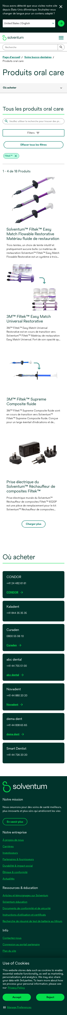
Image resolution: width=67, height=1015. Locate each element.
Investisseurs (10, 852)
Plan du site (9, 950)
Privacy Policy (16, 987)
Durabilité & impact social (18, 865)
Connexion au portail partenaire (21, 944)
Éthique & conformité (15, 872)
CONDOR (13, 592)
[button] (17, 1007)
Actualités (8, 878)
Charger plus (33, 523)
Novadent (13, 705)
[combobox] (33, 47)
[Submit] (61, 47)
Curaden (12, 645)
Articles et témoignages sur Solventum (25, 895)
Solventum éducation (15, 901)
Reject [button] (50, 997)
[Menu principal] (61, 38)
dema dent (14, 734)
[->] (61, 23)
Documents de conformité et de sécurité (27, 908)
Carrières (8, 846)
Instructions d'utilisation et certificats (24, 914)
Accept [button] (16, 997)
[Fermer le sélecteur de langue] (60, 6)
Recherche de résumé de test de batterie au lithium (32, 921)
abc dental (13, 675)
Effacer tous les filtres (33, 144)
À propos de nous (13, 840)
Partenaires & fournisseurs (18, 859)
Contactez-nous (12, 938)
